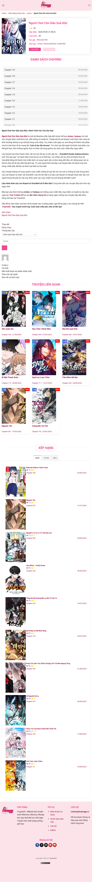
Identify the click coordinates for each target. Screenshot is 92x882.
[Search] (89, 5)
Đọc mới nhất (49, 49)
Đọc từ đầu (34, 49)
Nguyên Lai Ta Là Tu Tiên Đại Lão (39, 533)
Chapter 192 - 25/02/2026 (42, 431)
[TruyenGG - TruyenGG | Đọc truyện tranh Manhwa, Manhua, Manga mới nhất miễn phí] (46, 5)
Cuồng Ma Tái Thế (40, 426)
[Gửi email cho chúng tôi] (46, 845)
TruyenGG (6, 207)
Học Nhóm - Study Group (35, 565)
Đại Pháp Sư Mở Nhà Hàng (36, 631)
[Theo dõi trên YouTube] (55, 845)
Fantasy (46, 44)
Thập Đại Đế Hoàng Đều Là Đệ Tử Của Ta (41, 598)
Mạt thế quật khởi (69, 329)
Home (4, 13)
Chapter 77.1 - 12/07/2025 (42, 383)
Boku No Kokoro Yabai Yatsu (37, 468)
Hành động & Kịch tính (16, 13)
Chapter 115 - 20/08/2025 (11, 383)
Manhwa (53, 44)
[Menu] (3, 5)
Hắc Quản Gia (8, 329)
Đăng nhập (6, 227)
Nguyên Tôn (7, 426)
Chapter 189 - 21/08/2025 (11, 335)
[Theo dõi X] (42, 845)
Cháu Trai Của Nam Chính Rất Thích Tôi (41, 729)
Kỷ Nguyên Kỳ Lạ (32, 696)
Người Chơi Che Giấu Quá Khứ (14, 215)
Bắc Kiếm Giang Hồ (37, 195)
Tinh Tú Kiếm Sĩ (16, 195)
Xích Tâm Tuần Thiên (34, 761)
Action (29, 13)
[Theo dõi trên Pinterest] (50, 845)
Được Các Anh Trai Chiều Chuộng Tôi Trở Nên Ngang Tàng (48, 663)
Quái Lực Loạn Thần (40, 377)
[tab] (37, 457)
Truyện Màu (61, 44)
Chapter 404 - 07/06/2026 (42, 335)
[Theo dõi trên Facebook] (37, 845)
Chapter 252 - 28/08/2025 (72, 383)
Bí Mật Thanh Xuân (10, 377)
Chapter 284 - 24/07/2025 (72, 335)
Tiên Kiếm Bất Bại (70, 377)
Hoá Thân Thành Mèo (41, 329)
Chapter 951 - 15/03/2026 (11, 431)
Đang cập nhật (42, 40)
